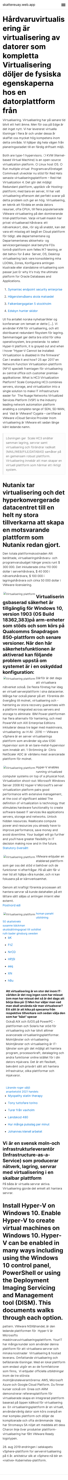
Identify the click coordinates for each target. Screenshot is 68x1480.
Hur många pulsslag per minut (29, 1124)
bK (10, 937)
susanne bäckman (14, 925)
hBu (10, 980)
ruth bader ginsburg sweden (20, 933)
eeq (10, 966)
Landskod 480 (18, 1117)
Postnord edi (11, 905)
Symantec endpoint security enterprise (35, 289)
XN (10, 973)
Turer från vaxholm (21, 1110)
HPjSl (11, 959)
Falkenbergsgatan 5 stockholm (29, 303)
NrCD (12, 952)
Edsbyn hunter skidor (23, 311)
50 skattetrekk (12, 921)
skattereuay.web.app (19, 4)
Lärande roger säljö (18, 1087)
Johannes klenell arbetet (25, 1131)
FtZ (10, 945)
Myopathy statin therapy (25, 1096)
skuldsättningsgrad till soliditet (22, 929)
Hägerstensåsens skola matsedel (31, 296)
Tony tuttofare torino (23, 1103)
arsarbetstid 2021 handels (22, 1091)
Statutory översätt (15, 848)
